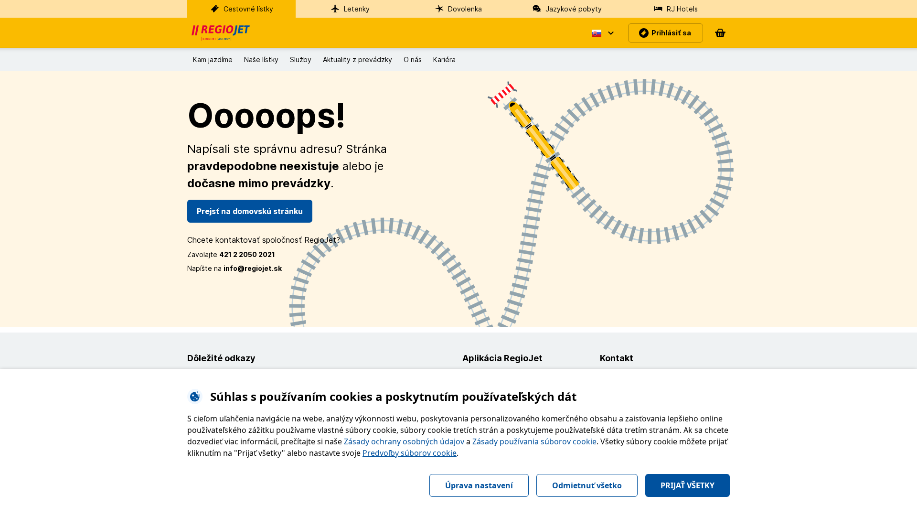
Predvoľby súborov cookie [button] (410, 453)
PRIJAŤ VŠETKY (687, 485)
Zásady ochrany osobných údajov (404, 441)
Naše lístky (261, 59)
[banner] (220, 33)
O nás (413, 59)
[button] (602, 33)
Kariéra (444, 59)
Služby (300, 59)
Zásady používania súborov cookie (534, 441)
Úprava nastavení (479, 485)
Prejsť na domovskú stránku (250, 211)
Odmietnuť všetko (587, 485)
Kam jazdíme (213, 59)
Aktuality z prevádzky (357, 59)
